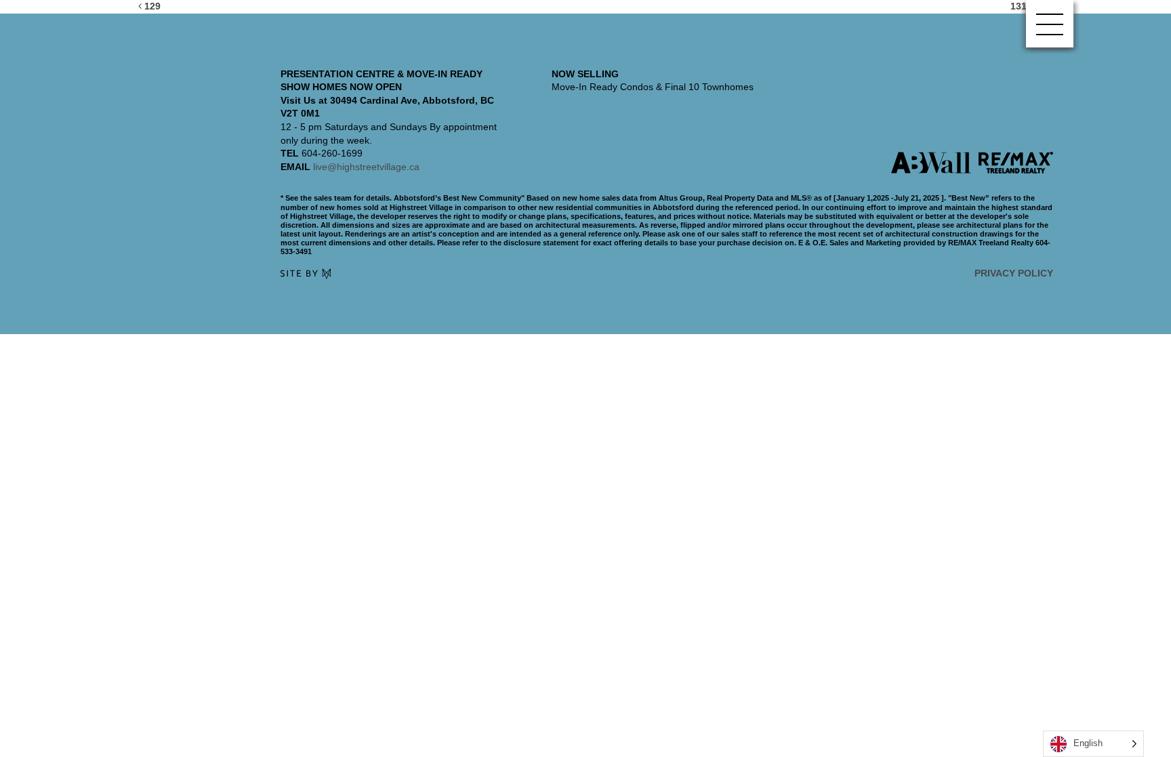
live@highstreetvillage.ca (366, 166)
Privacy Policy (1013, 273)
